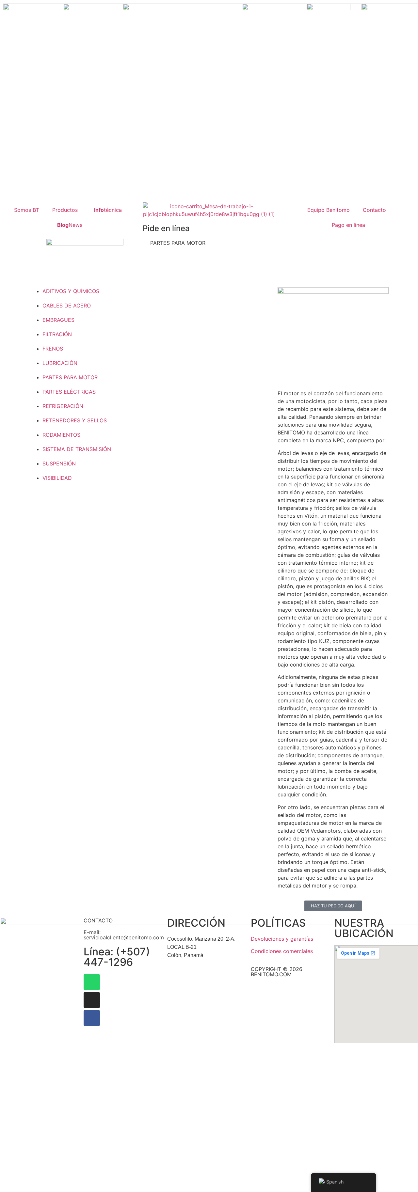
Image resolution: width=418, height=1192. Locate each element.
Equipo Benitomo (328, 210)
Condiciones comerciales (282, 951)
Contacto (374, 210)
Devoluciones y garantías (282, 938)
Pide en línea (166, 228)
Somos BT (26, 210)
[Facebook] (92, 1018)
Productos (65, 210)
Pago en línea (348, 225)
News (69, 225)
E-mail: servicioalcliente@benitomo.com (124, 935)
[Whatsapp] (92, 982)
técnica (108, 210)
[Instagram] (92, 1000)
